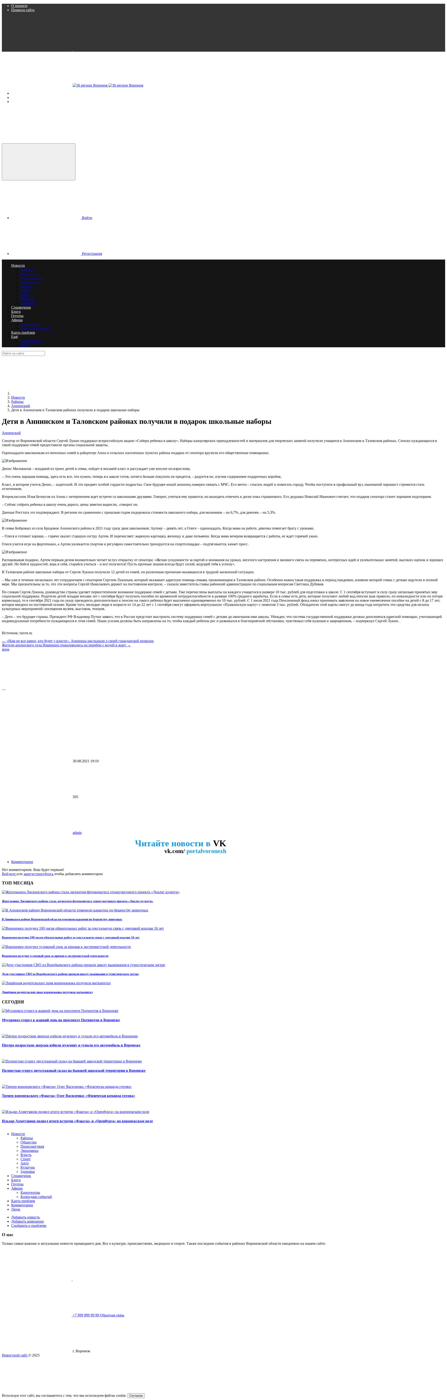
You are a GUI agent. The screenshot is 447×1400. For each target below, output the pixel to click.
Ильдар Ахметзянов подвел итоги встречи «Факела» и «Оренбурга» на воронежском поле (77, 1121)
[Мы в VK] (37, 49)
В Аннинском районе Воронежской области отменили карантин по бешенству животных (62, 919)
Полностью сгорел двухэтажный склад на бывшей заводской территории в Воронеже (74, 1071)
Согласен (136, 1395)
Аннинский (11, 433)
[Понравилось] (37, 685)
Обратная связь (112, 1315)
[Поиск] (37, 141)
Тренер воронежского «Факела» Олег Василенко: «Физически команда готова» (68, 1096)
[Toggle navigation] (38, 161)
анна (5, 649)
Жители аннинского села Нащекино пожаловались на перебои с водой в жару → (66, 645)
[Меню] (37, 85)
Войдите (9, 874)
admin (77, 833)
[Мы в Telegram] (107, 49)
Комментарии (22, 862)
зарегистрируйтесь (39, 874)
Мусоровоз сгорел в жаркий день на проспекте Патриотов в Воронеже (61, 1020)
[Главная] (46, 393)
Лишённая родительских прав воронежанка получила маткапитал (47, 992)
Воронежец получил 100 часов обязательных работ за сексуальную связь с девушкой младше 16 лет (70, 937)
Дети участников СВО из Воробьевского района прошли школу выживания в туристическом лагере (70, 974)
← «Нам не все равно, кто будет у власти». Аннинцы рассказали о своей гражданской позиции (78, 641)
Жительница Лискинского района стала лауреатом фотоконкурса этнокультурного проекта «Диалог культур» (77, 901)
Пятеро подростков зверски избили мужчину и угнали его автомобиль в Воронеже (71, 1045)
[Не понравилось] (37, 725)
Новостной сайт (15, 1355)
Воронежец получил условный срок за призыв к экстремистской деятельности (55, 956)
